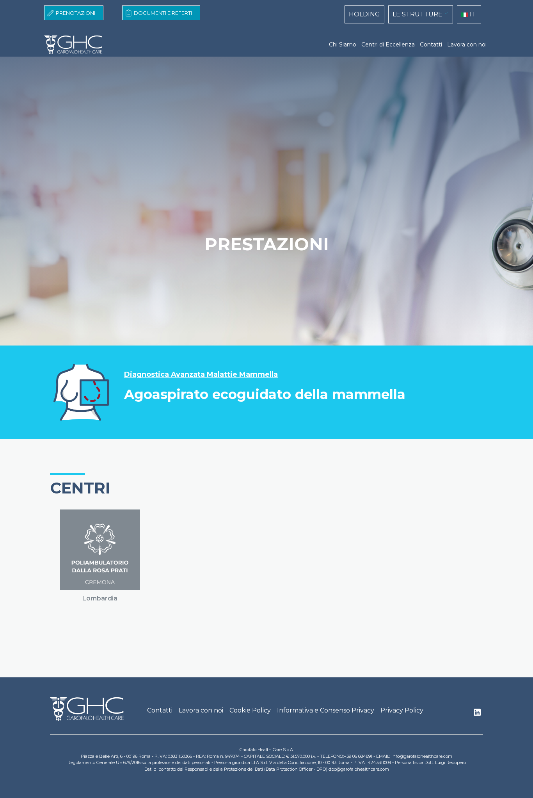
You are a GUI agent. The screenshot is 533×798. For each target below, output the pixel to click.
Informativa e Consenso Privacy (325, 710)
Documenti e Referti (163, 13)
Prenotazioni (75, 13)
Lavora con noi (467, 44)
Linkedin (477, 714)
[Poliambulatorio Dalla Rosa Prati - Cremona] (100, 549)
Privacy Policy (401, 710)
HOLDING (364, 14)
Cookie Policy (250, 710)
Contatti (431, 44)
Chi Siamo (342, 44)
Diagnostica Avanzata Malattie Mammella (201, 374)
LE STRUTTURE (417, 14)
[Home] (76, 45)
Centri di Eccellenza (388, 44)
